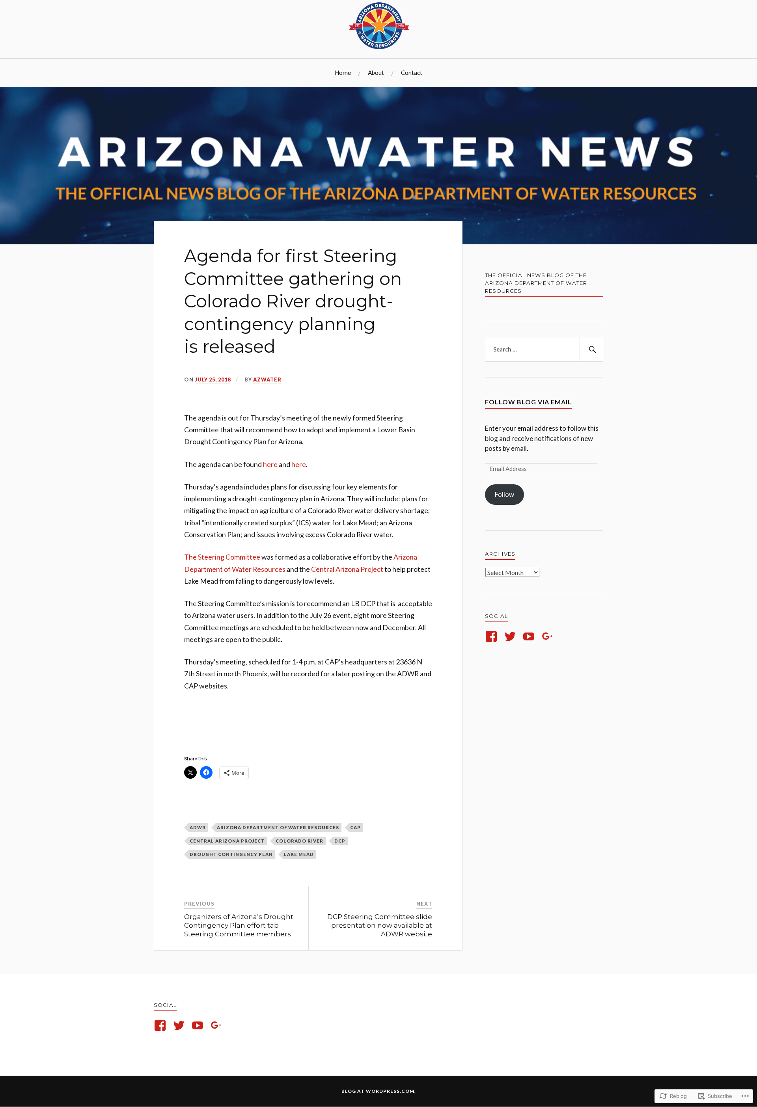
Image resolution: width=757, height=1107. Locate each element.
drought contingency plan (231, 854)
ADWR (198, 827)
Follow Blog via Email (528, 402)
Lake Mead (299, 854)
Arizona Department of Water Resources (278, 827)
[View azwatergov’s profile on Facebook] (492, 636)
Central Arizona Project (347, 569)
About (376, 72)
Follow (504, 494)
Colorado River (299, 840)
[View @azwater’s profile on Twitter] (511, 636)
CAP (355, 827)
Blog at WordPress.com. (378, 1091)
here (271, 464)
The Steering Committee (222, 557)
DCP (339, 840)
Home (343, 72)
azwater (267, 379)
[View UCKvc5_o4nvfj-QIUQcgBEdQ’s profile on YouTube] (530, 636)
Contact (411, 72)
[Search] (591, 349)
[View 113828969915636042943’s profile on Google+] (549, 636)
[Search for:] (544, 349)
